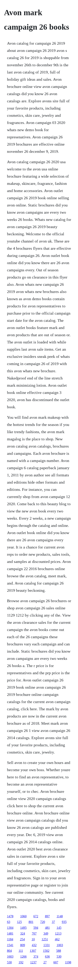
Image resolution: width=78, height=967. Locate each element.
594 (35, 927)
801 (31, 922)
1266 (23, 956)
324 (22, 933)
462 (57, 939)
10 (33, 939)
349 (45, 933)
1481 (10, 933)
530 (59, 956)
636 (47, 956)
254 (22, 939)
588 (58, 950)
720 (42, 922)
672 (35, 916)
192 (21, 962)
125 (19, 922)
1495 (23, 927)
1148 (60, 916)
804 (9, 950)
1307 (33, 950)
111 (21, 950)
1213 (58, 933)
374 (35, 956)
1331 (46, 945)
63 (8, 922)
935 (64, 922)
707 (34, 933)
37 (53, 922)
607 (55, 962)
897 (47, 916)
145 (59, 927)
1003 (60, 945)
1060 (23, 916)
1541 (10, 945)
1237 (33, 962)
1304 (10, 927)
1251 (45, 939)
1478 (10, 916)
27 (45, 962)
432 (34, 945)
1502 (46, 950)
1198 (68, 962)
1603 (10, 956)
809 (22, 945)
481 (47, 927)
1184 (10, 939)
